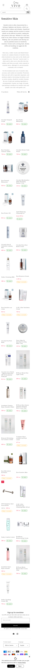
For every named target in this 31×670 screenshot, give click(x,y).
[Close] (29, 657)
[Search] (28, 12)
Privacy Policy (22, 662)
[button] (3, 5)
